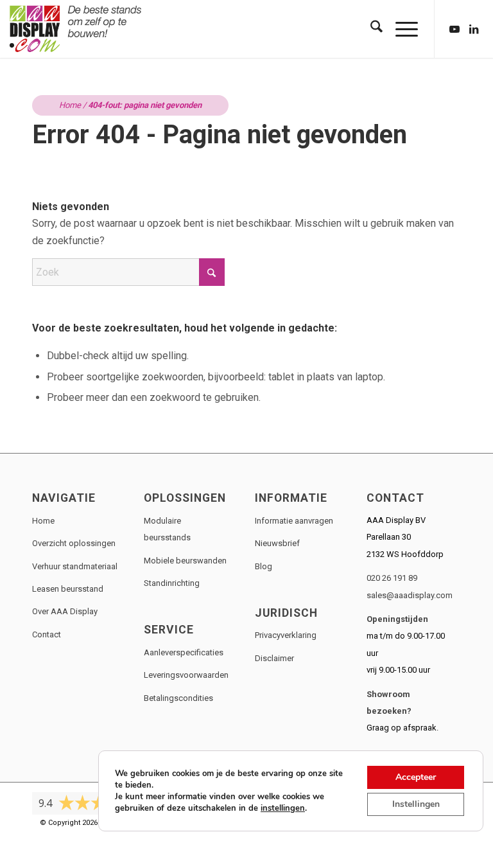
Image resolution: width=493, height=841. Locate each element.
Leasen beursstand (67, 589)
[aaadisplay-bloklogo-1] (76, 29)
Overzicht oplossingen (74, 543)
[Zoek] (370, 29)
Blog (263, 566)
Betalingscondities (178, 698)
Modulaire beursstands (167, 529)
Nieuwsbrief (277, 543)
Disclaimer (274, 658)
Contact (46, 634)
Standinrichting (172, 583)
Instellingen (416, 804)
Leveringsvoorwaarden (186, 675)
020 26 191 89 (392, 578)
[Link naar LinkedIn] (473, 29)
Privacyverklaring (285, 635)
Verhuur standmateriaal (74, 566)
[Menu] (400, 29)
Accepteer (415, 777)
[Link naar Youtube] (454, 29)
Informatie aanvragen (294, 521)
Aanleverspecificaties (183, 652)
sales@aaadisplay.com (410, 595)
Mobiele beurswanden (185, 560)
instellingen (283, 808)
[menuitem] (370, 29)
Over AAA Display (65, 611)
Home (70, 105)
